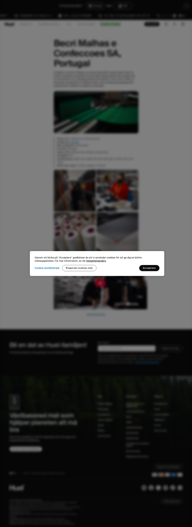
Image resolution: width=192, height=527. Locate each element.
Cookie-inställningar (47, 268)
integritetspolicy (96, 261)
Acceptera (149, 268)
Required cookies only (79, 268)
